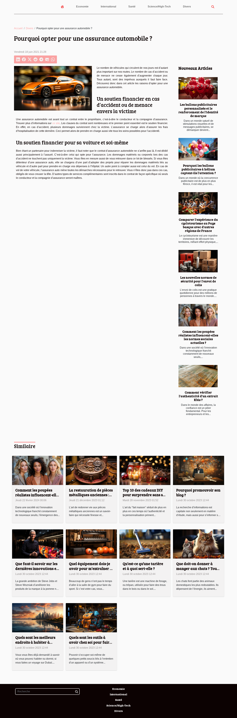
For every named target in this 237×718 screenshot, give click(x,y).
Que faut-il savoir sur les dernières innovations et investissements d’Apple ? (37, 568)
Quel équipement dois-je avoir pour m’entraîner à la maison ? (90, 568)
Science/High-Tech (159, 6)
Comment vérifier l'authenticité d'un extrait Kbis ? (198, 396)
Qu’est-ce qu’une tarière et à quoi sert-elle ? (143, 566)
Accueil (18, 28)
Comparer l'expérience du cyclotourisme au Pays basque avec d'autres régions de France (198, 225)
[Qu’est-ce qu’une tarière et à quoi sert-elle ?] (145, 543)
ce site (56, 123)
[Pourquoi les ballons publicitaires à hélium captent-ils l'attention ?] (198, 149)
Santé (131, 6)
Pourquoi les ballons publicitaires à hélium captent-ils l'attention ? (198, 169)
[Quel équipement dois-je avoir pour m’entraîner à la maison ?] (91, 543)
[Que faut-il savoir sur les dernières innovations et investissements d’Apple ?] (37, 543)
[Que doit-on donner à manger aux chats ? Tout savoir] (198, 543)
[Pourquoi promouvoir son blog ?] (198, 470)
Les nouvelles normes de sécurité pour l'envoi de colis (198, 281)
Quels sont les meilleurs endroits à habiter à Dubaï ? (35, 642)
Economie (82, 6)
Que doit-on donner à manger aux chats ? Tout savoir (197, 568)
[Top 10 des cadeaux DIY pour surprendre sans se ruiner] (145, 470)
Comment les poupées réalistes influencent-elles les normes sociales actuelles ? (198, 337)
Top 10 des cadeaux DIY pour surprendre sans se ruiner (144, 494)
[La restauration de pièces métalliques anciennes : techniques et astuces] (91, 470)
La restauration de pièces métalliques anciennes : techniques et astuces (91, 494)
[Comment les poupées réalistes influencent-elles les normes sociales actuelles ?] (198, 315)
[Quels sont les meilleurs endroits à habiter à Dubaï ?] (37, 617)
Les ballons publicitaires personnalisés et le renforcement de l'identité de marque (198, 110)
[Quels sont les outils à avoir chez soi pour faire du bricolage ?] (91, 617)
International (108, 6)
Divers (187, 6)
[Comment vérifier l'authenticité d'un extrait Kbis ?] (198, 376)
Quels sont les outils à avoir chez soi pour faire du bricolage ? (90, 642)
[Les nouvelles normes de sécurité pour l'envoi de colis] (198, 261)
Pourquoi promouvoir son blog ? (198, 492)
